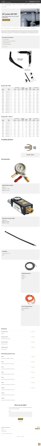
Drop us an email (4, 46)
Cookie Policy (22, 436)
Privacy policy (18, 436)
